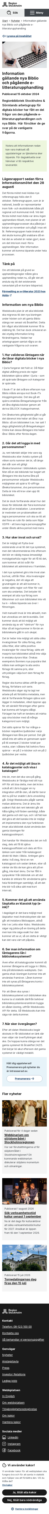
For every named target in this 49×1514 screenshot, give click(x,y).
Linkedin (13, 1437)
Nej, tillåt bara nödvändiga (24, 1500)
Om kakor (7, 1485)
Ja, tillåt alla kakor (24, 1492)
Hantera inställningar (26, 1509)
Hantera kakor (11, 1422)
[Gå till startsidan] (12, 4)
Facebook (14, 1450)
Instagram (14, 1443)
